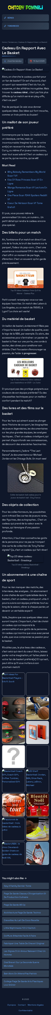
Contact (22, 1005)
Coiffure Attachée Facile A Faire (20, 935)
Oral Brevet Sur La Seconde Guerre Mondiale (21, 964)
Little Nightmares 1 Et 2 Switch (19, 928)
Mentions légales (36, 1005)
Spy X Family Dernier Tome (17, 885)
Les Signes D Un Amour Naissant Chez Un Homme (25, 953)
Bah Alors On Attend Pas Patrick (20, 973)
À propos (11, 1005)
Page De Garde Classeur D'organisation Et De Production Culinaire (25, 895)
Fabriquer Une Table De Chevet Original (24, 943)
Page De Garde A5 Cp (14, 904)
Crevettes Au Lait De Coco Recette (21, 920)
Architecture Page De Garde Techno (22, 912)
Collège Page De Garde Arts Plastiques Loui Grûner (23, 983)
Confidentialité (26, 1010)
